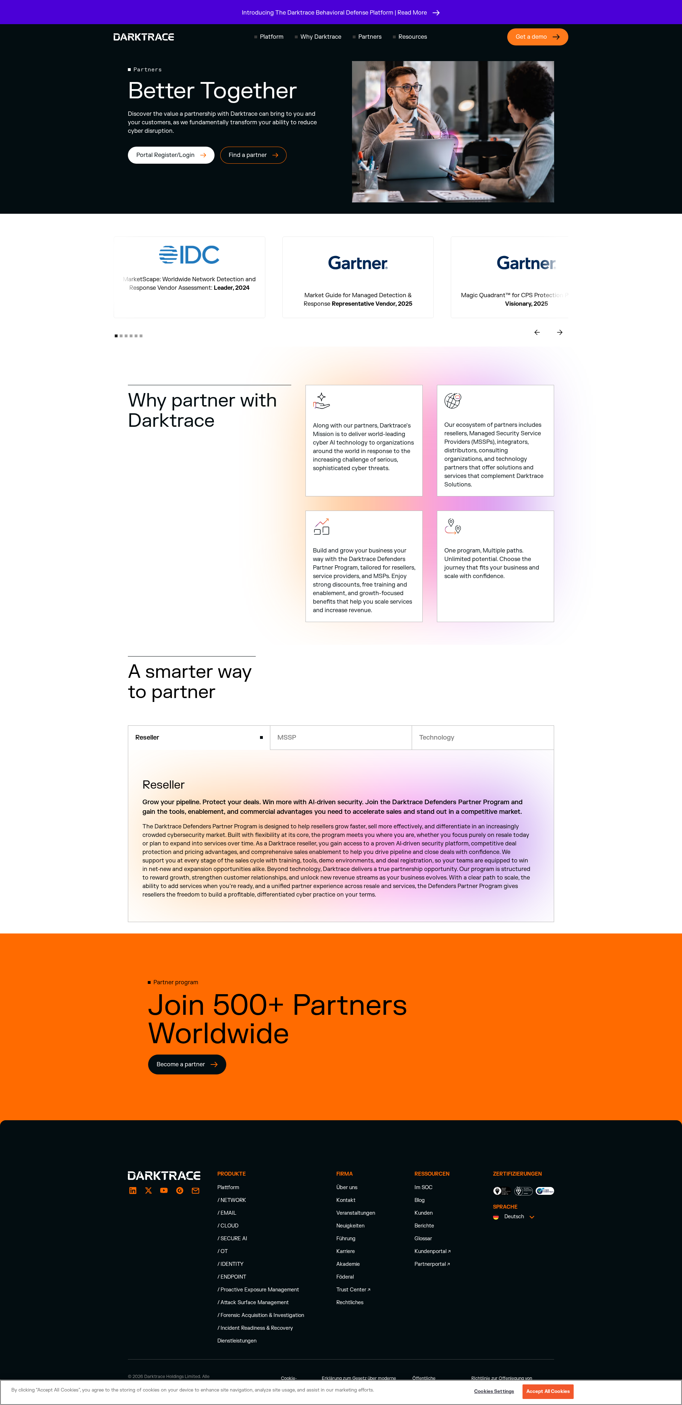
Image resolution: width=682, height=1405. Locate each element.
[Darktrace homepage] (144, 36)
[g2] (180, 1199)
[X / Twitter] (148, 1199)
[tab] (199, 737)
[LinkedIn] (133, 1199)
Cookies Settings (494, 1391)
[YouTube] (164, 1199)
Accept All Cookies (548, 1391)
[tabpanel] (341, 840)
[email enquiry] (195, 1199)
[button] (269, 37)
